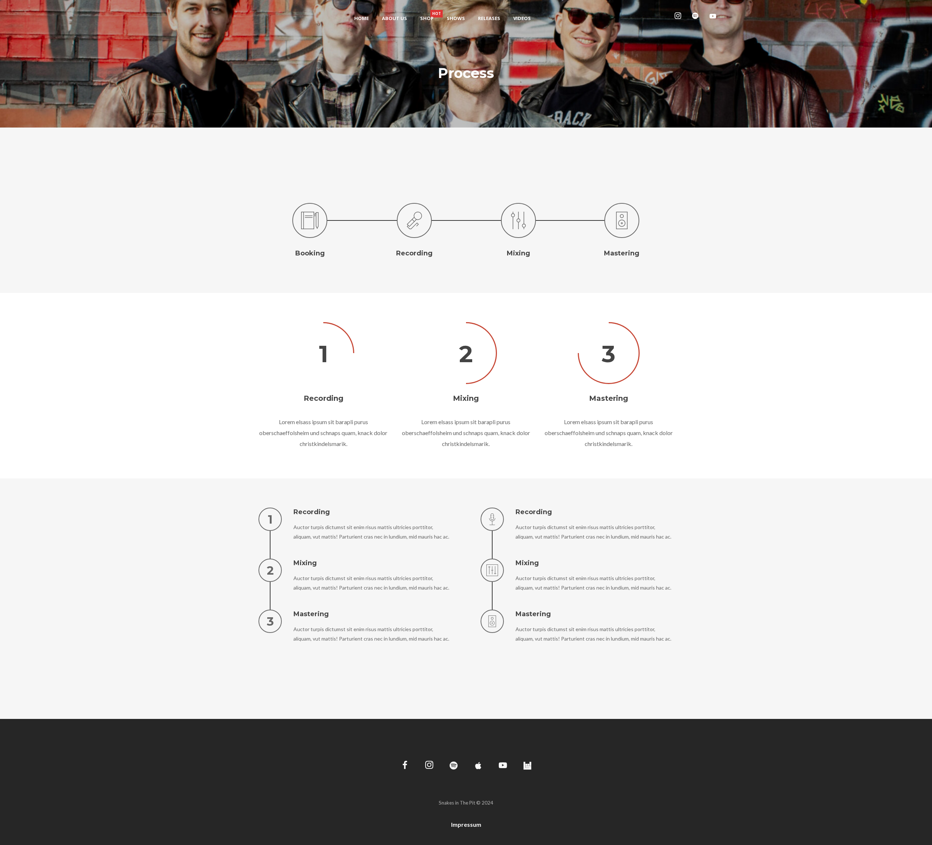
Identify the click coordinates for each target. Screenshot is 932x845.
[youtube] (712, 18)
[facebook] (405, 766)
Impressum (466, 824)
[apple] (478, 766)
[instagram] (679, 18)
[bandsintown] (527, 766)
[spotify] (697, 18)
